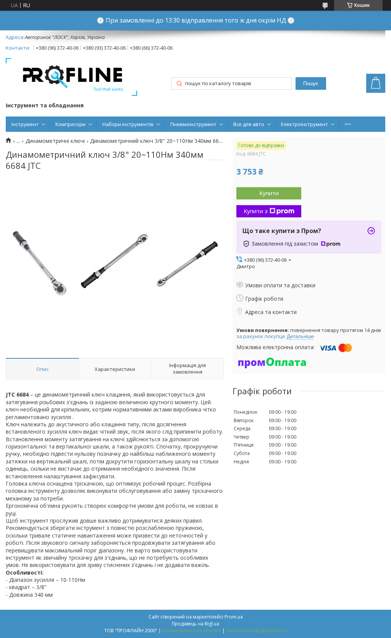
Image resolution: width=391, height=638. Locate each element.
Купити (269, 193)
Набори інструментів (127, 124)
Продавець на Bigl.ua (195, 623)
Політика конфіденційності (256, 630)
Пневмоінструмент (193, 124)
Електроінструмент (304, 124)
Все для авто (248, 124)
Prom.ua (234, 617)
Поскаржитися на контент (191, 630)
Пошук (310, 83)
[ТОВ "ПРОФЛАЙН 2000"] (71, 77)
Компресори (70, 124)
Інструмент (25, 124)
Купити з (256, 211)
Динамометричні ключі (55, 141)
